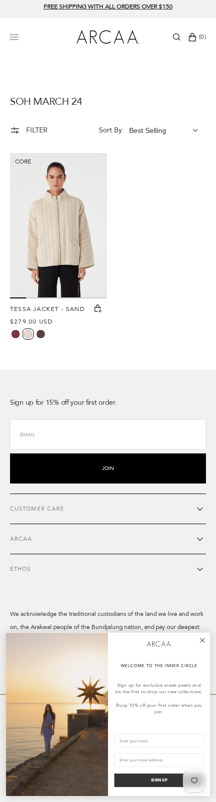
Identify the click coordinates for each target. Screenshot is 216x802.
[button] (176, 37)
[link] (159, 644)
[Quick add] (98, 309)
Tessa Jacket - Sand (47, 309)
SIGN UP (159, 780)
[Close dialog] (202, 640)
